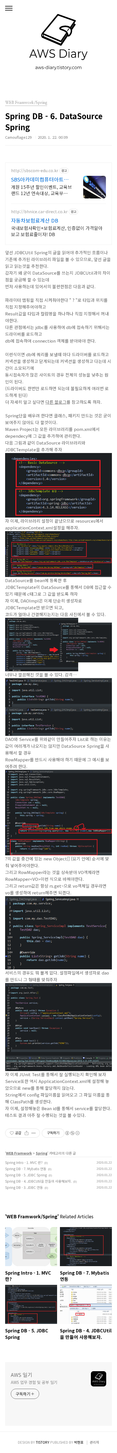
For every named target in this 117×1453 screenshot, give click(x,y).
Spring (41, 1153)
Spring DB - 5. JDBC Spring (26, 1174)
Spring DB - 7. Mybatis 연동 (25, 1168)
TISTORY (42, 1442)
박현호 (78, 1442)
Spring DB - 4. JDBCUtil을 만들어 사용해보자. (38, 1181)
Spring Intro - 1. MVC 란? (24, 1162)
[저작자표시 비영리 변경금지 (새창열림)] (72, 1133)
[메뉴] (8, 8)
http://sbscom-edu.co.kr (34, 170)
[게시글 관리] (33, 1133)
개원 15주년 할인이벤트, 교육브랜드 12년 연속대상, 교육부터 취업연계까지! (41, 189)
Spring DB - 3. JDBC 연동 (24, 1187)
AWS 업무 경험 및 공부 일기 (34, 1382)
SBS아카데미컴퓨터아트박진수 (39, 179)
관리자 (94, 1442)
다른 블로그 (55, 402)
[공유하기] (26, 1133)
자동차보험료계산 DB (34, 220)
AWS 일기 (21, 1374)
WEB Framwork (19, 1153)
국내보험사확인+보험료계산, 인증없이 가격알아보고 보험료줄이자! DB (57, 231)
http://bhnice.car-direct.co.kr (39, 211)
